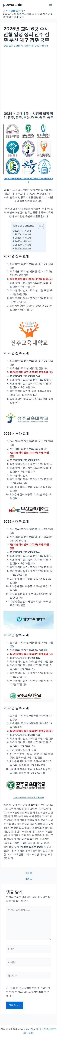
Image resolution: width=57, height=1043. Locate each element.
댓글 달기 (8, 45)
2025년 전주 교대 (23, 234)
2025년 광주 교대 (23, 245)
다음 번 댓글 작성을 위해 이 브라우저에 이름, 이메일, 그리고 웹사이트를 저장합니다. (28, 992)
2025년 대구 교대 (23, 241)
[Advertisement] (28, 78)
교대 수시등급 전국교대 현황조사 (28, 797)
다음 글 (28, 879)
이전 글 (28, 873)
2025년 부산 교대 (23, 237)
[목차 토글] (39, 226)
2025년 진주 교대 (22, 231)
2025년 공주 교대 (23, 248)
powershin (12, 4)
